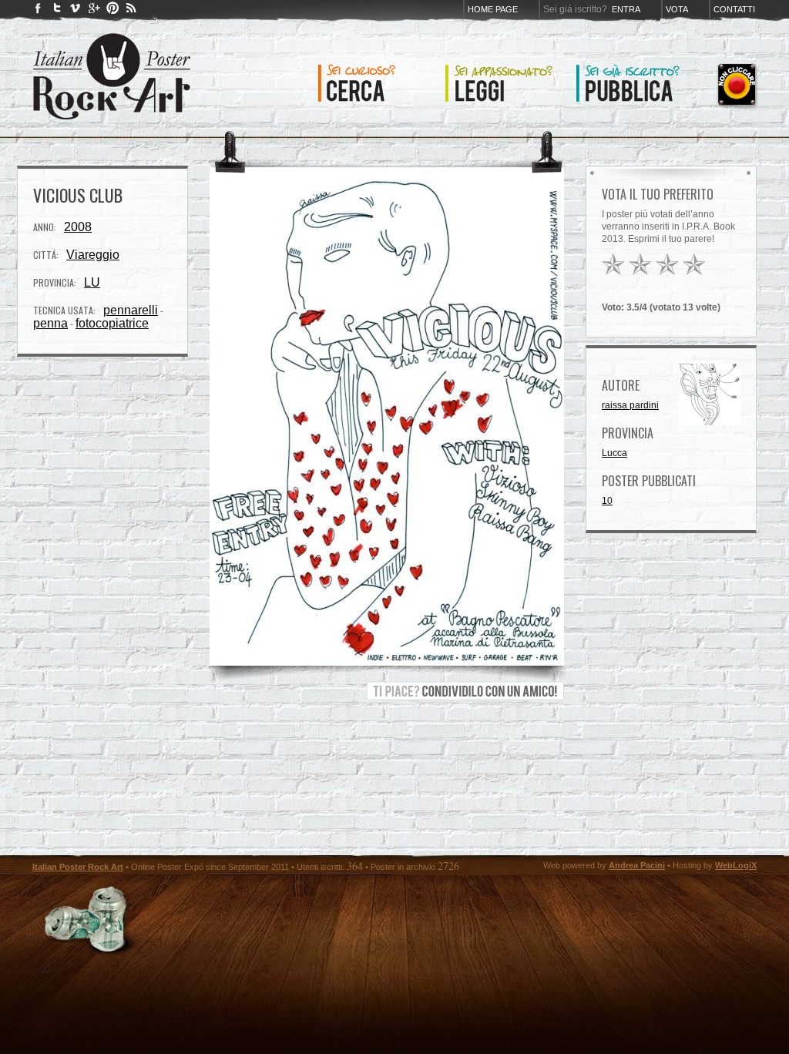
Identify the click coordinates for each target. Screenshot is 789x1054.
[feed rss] (131, 11)
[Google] (94, 11)
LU (92, 282)
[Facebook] (38, 11)
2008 (78, 226)
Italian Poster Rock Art (77, 866)
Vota (677, 9)
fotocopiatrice (112, 323)
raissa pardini (630, 405)
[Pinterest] (112, 11)
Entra (626, 9)
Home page (493, 9)
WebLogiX (736, 865)
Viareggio (92, 254)
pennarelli (130, 310)
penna (50, 323)
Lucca (614, 453)
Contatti (734, 9)
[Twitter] (57, 11)
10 (607, 500)
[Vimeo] (75, 11)
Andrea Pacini (637, 865)
